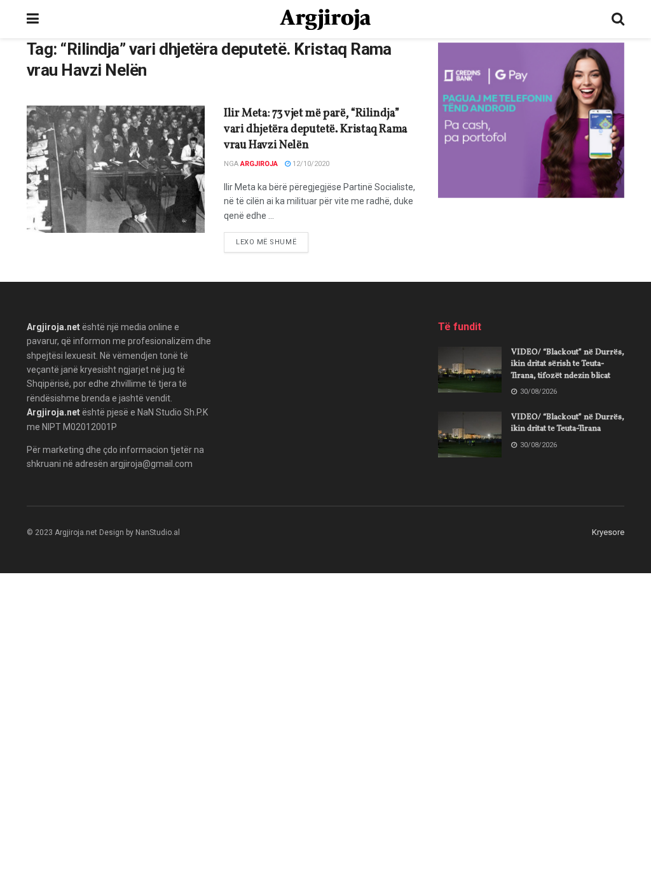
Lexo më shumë (272, 241)
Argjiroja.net (53, 327)
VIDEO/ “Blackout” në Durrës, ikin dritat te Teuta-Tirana (567, 423)
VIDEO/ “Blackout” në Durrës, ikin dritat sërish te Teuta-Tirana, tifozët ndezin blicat (567, 364)
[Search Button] (618, 19)
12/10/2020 (310, 164)
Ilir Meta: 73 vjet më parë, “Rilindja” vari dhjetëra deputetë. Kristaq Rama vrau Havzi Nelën (316, 129)
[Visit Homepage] (325, 19)
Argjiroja (259, 164)
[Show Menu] (33, 19)
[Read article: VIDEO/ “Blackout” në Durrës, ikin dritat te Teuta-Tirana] (470, 434)
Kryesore (608, 532)
